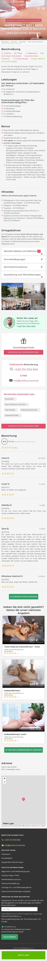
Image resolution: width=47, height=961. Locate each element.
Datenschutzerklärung (10, 883)
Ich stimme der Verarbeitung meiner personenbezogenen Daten (16, 930)
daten (6, 858)
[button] (23, 799)
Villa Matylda (10, 410)
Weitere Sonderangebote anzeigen (25, 750)
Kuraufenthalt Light (15, 734)
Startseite (6, 42)
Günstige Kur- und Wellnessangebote (16, 887)
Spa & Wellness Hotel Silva (15, 404)
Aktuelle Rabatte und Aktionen (21, 251)
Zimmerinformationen (15, 267)
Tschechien (14, 42)
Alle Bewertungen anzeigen (23, 597)
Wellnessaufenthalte (29, 410)
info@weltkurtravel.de (14, 845)
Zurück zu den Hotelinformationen (23, 426)
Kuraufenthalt (12, 691)
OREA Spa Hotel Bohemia (23, 33)
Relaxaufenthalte (12, 415)
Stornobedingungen (14, 259)
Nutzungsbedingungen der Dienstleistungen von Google (21, 920)
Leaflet (26, 826)
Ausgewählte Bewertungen (12, 862)
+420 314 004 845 (26, 369)
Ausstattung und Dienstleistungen (22, 274)
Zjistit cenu (23, 955)
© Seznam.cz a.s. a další (37, 826)
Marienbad (23, 42)
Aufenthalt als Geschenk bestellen (23, 352)
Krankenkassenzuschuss (11, 879)
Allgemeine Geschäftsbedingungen (15, 871)
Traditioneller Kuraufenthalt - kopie (22, 647)
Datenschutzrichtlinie (9, 916)
